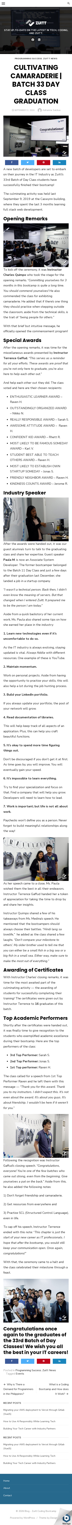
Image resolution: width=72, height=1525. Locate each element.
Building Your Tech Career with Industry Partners (29, 1428)
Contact (7, 1495)
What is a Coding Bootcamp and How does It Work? (54, 1389)
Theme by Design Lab (50, 1517)
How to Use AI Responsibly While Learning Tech (29, 1421)
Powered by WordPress (22, 1517)
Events (20, 1374)
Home (6, 1480)
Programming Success (28, 58)
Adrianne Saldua (51, 110)
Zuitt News (50, 58)
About (6, 1488)
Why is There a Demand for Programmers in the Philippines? (18, 1389)
